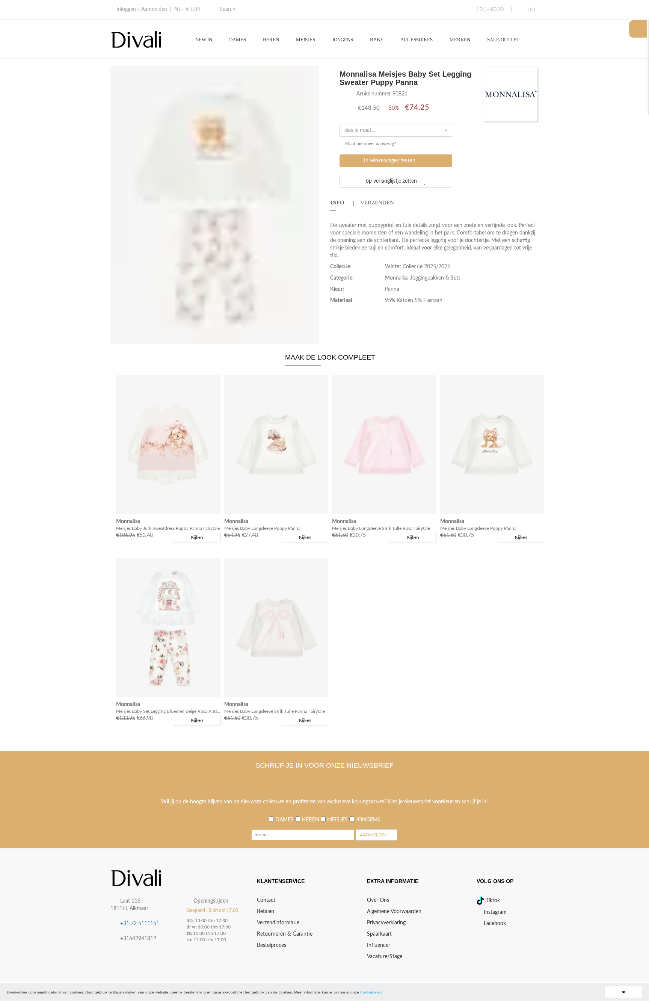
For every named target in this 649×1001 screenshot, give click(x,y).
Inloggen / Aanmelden (141, 9)
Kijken (197, 537)
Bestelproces (271, 945)
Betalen (265, 911)
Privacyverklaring (386, 922)
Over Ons (378, 900)
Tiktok (492, 900)
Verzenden (377, 203)
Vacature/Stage (384, 956)
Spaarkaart (379, 934)
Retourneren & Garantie (284, 934)
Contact (266, 900)
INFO (337, 203)
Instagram (494, 912)
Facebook (494, 923)
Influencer (378, 945)
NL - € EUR (187, 9)
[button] (312, 73)
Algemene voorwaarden (394, 911)
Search (227, 9)
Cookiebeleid (371, 992)
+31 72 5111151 (139, 923)
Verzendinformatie (278, 922)
